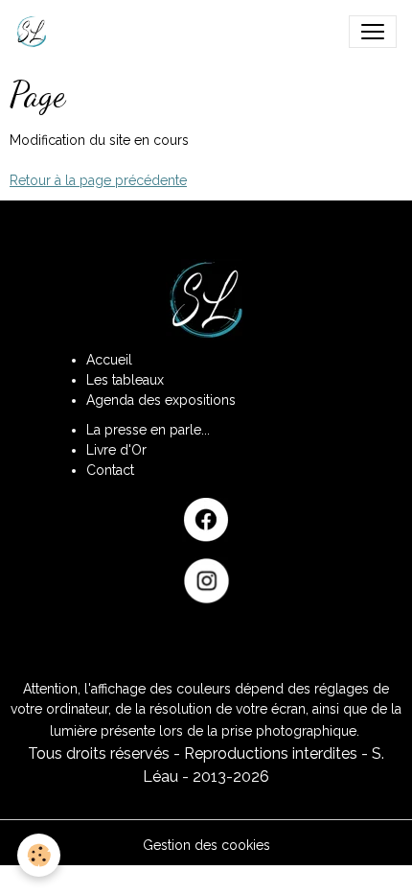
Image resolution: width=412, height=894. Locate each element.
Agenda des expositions (161, 400)
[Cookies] (38, 855)
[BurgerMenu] (373, 31)
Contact (110, 470)
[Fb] (206, 520)
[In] (206, 580)
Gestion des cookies (206, 845)
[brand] (35, 31)
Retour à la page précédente (98, 180)
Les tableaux (125, 380)
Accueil (109, 359)
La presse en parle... (148, 429)
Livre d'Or (116, 450)
